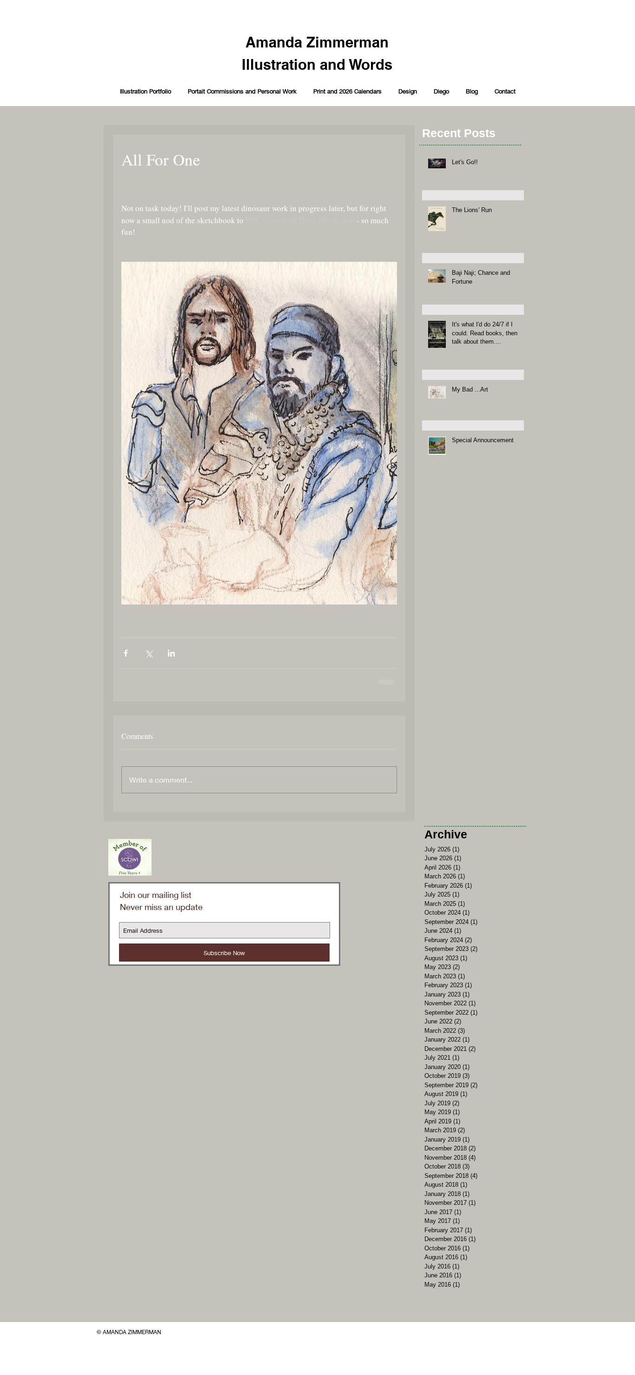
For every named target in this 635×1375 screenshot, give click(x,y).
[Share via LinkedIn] (171, 653)
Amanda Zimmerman (317, 42)
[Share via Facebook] (125, 653)
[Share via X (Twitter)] (148, 653)
